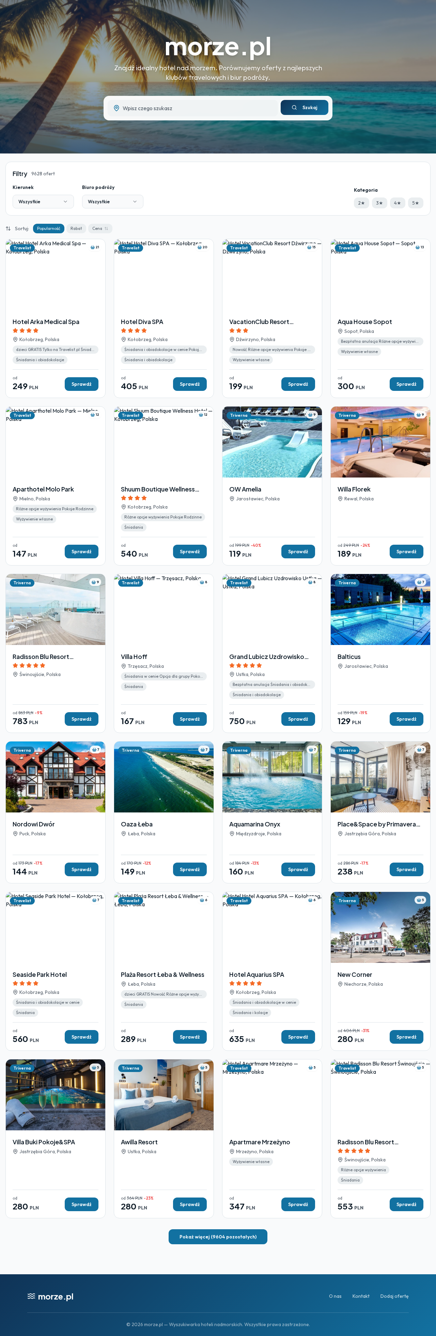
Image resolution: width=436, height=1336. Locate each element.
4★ (397, 203)
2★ (361, 203)
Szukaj (309, 107)
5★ (415, 203)
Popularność (48, 228)
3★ (379, 203)
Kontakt (361, 1296)
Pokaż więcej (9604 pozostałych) (218, 1237)
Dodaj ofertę (394, 1296)
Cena (97, 228)
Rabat (76, 228)
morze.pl (218, 45)
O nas (335, 1296)
